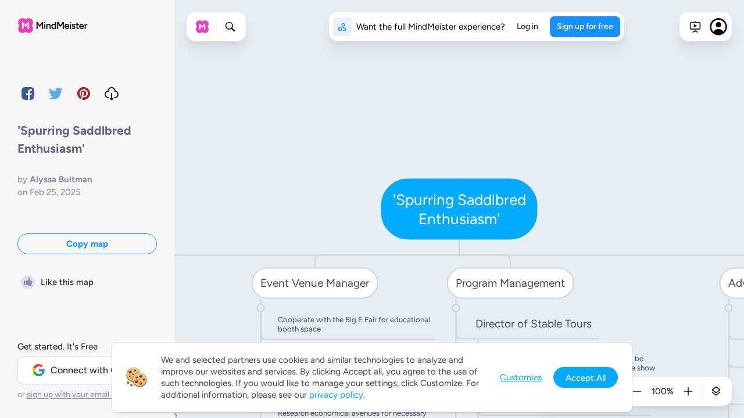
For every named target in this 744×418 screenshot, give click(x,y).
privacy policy (336, 395)
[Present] (695, 26)
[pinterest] (83, 93)
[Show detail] (716, 391)
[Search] (230, 26)
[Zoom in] (688, 391)
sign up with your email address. (84, 394)
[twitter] (55, 93)
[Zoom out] (637, 391)
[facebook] (27, 93)
